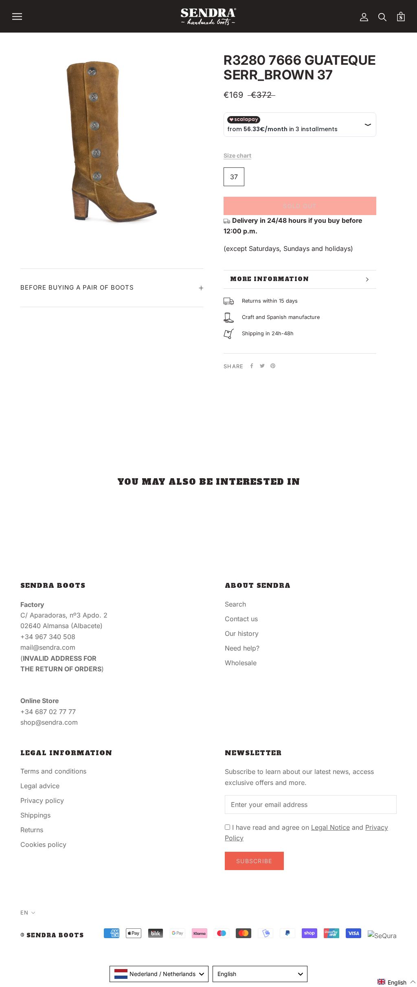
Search (235, 604)
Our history (242, 633)
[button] (397, 982)
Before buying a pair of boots (77, 287)
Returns (31, 830)
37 (234, 177)
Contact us (241, 619)
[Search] (382, 16)
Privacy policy (42, 800)
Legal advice (39, 786)
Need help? (242, 648)
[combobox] (159, 974)
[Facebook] (251, 365)
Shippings (35, 815)
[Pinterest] (272, 365)
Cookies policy (43, 844)
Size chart (237, 155)
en (24, 912)
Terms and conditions (53, 771)
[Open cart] (401, 16)
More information (269, 279)
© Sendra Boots (52, 935)
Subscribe (254, 860)
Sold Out (299, 205)
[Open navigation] (17, 16)
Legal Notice (330, 827)
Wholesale (241, 663)
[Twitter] (262, 365)
